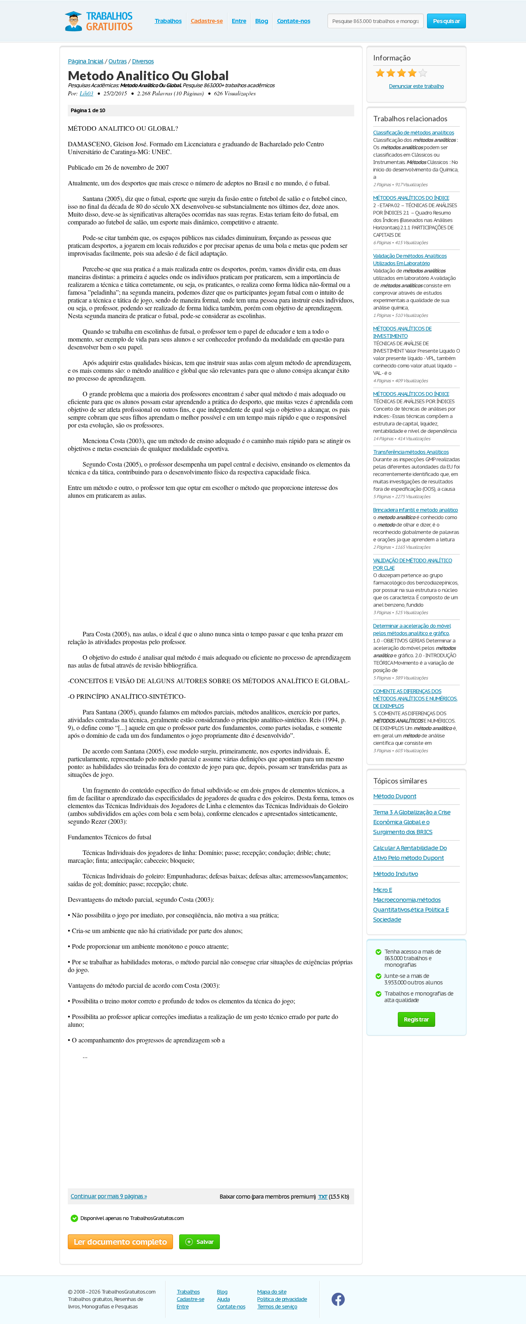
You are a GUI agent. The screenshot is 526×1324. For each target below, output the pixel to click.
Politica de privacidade (282, 1299)
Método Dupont (394, 796)
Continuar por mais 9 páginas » (109, 1196)
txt (323, 1196)
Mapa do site (271, 1291)
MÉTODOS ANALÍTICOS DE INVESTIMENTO (402, 332)
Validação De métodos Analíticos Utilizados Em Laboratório (410, 259)
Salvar (205, 1241)
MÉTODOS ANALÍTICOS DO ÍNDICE (411, 197)
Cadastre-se (207, 21)
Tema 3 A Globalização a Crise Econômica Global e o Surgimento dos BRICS (411, 822)
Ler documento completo (120, 1241)
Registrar (416, 1019)
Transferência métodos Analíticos (411, 451)
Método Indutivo (395, 874)
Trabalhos (168, 21)
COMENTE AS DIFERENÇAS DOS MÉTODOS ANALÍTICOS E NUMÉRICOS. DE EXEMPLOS (415, 698)
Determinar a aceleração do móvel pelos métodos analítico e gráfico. (412, 629)
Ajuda (223, 1299)
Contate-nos (293, 21)
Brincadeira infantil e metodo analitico (415, 509)
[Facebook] (338, 1304)
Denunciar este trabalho (416, 86)
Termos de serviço (277, 1306)
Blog (261, 21)
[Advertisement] (211, 564)
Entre (239, 21)
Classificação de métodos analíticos (413, 132)
